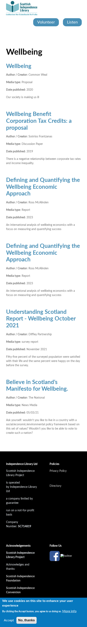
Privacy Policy (58, 471)
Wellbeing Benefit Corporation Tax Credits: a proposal (39, 120)
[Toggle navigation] (6, 34)
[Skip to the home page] (21, 8)
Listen (72, 22)
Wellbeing (18, 66)
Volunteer (46, 22)
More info (69, 611)
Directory (55, 486)
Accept (9, 620)
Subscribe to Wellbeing (7, 445)
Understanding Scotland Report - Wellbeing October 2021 (40, 318)
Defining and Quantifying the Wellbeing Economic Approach (43, 186)
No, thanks (26, 620)
